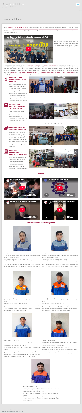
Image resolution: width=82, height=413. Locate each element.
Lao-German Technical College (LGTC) (17, 27)
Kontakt (4, 409)
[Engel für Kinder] (13, 4)
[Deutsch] (79, 11)
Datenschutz (20, 409)
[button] (31, 86)
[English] (81, 11)
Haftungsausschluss (11, 409)
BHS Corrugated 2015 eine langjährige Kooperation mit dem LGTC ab (40, 65)
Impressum (27, 409)
